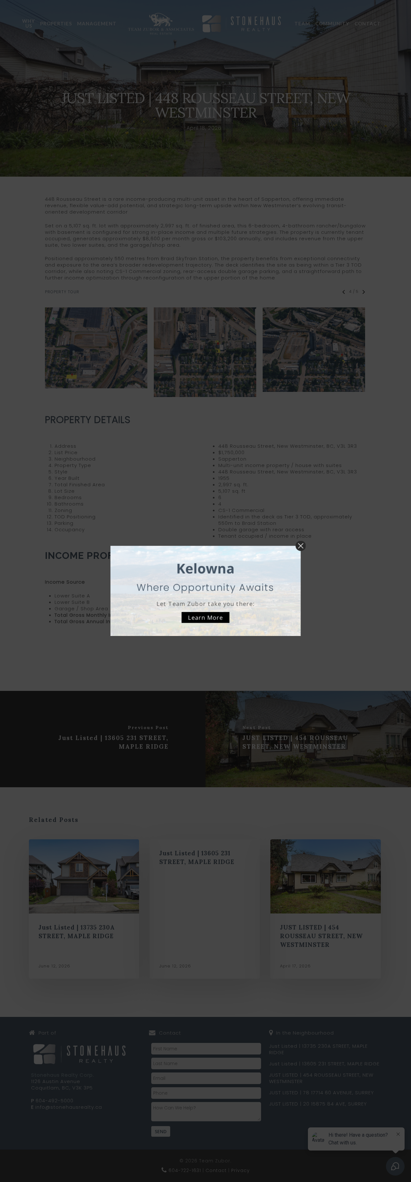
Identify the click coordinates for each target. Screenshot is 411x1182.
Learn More (205, 617)
